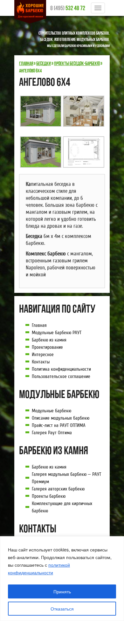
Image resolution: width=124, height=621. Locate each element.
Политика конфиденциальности (61, 369)
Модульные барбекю (51, 411)
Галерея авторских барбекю (58, 489)
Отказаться (62, 608)
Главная (39, 325)
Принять (62, 591)
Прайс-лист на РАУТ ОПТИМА (59, 425)
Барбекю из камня (49, 340)
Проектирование (47, 347)
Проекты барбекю (48, 496)
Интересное (43, 354)
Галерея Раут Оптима (52, 432)
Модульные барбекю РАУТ (56, 332)
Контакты (41, 362)
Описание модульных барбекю (60, 418)
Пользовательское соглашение (61, 376)
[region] (62, 578)
